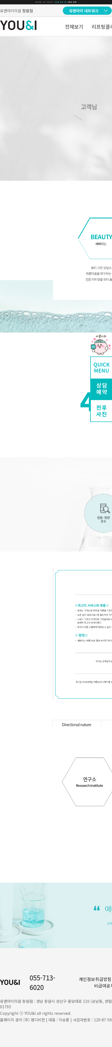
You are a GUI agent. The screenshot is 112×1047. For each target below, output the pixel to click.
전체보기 (74, 26)
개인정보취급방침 (95, 979)
